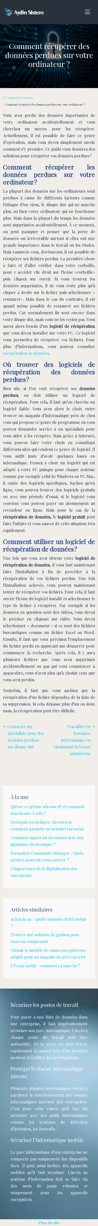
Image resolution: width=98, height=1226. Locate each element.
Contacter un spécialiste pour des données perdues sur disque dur (26, 736)
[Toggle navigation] (87, 12)
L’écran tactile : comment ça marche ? (45, 965)
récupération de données (26, 353)
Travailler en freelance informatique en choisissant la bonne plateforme (72, 740)
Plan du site (49, 1222)
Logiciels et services (20, 98)
